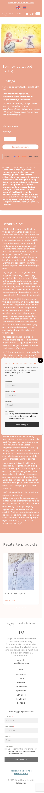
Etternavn (10, 392)
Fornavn (9, 382)
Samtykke (10, 411)
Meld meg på (22, 424)
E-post (8, 401)
